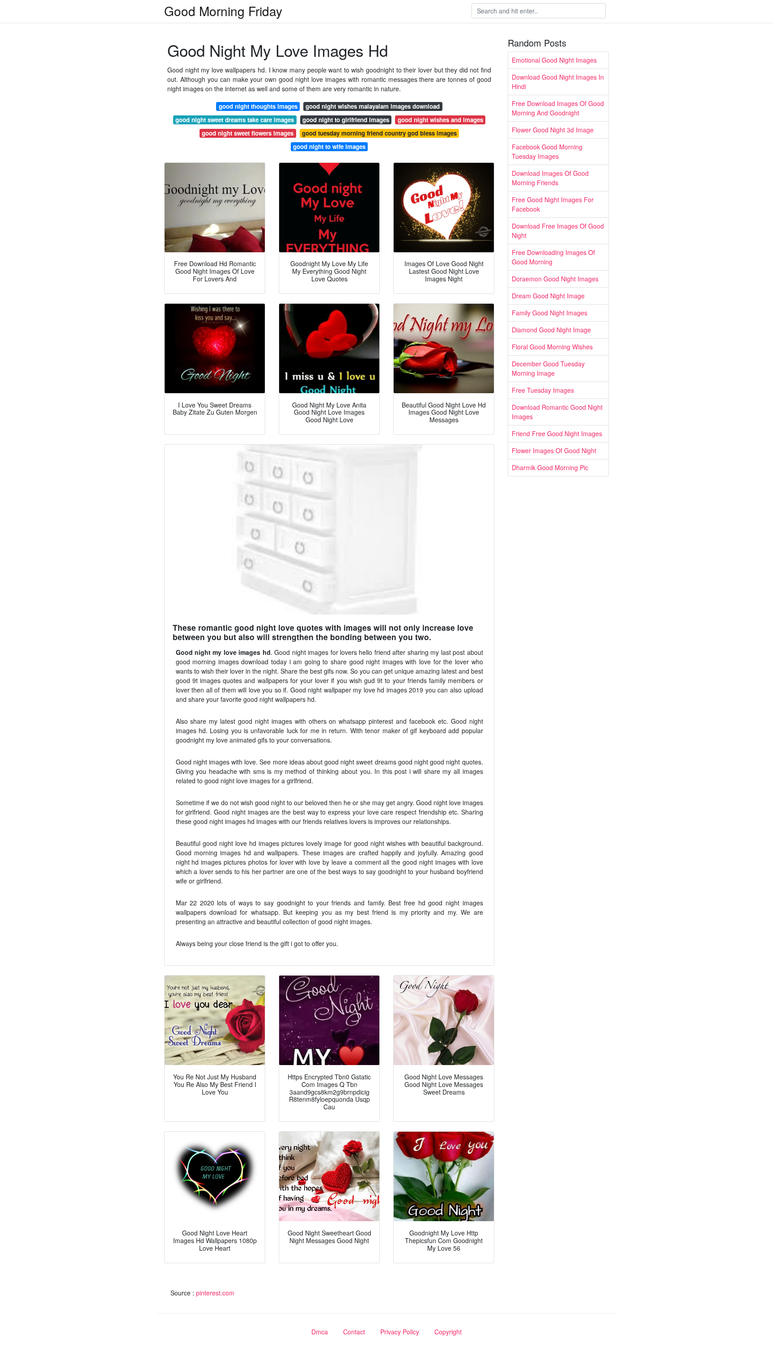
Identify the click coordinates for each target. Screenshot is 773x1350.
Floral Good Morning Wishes (552, 346)
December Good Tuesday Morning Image (548, 368)
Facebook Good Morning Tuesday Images (547, 151)
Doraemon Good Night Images (555, 278)
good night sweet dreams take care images (234, 119)
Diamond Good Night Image (551, 329)
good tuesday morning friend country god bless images (379, 133)
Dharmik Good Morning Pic (550, 467)
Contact (354, 1331)
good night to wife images (329, 146)
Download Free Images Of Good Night (558, 230)
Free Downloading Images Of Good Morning (553, 257)
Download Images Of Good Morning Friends (550, 178)
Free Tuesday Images (543, 390)
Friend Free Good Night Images (557, 433)
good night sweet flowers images (247, 133)
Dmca (319, 1331)
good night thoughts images (258, 106)
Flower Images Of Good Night (554, 450)
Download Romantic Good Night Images (557, 412)
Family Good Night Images (549, 312)
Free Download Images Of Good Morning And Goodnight (558, 108)
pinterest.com (215, 1292)
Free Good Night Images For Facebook (553, 204)
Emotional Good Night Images (554, 59)
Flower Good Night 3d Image (553, 129)
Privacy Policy (399, 1331)
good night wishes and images (440, 119)
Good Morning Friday (223, 10)
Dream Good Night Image (548, 295)
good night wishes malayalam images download (373, 106)
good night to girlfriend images (345, 119)
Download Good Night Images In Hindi (558, 81)
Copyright (448, 1331)
